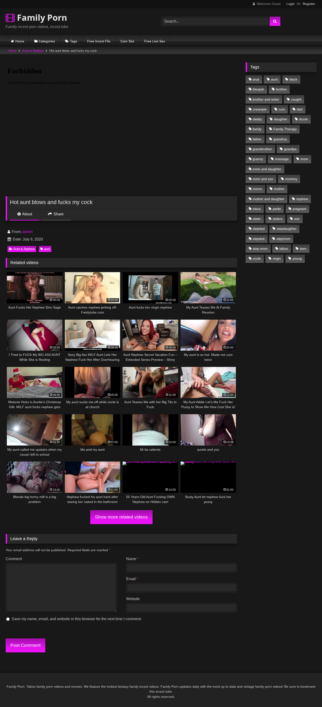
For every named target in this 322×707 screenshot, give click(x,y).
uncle (257, 258)
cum (282, 109)
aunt (47, 249)
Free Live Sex (154, 41)
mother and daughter (268, 199)
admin (27, 232)
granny (258, 159)
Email (132, 579)
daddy (257, 119)
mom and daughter (267, 169)
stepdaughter (287, 228)
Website (133, 599)
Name (132, 559)
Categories (47, 41)
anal (256, 79)
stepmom (283, 239)
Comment (14, 559)
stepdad (259, 228)
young (297, 258)
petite (277, 209)
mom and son (263, 179)
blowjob (258, 89)
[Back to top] (307, 693)
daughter (280, 119)
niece (257, 209)
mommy (291, 179)
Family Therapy (285, 129)
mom (304, 159)
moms (257, 189)
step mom (260, 248)
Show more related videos (121, 516)
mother (279, 189)
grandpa (290, 149)
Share (58, 214)
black (293, 79)
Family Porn (41, 17)
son (297, 219)
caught (296, 99)
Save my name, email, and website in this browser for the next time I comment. (77, 619)
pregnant (299, 209)
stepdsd (258, 239)
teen (303, 248)
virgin (277, 258)
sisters (277, 219)
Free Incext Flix (98, 41)
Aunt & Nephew (33, 50)
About (26, 214)
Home (19, 41)
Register (309, 4)
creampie (260, 109)
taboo (284, 248)
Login (290, 4)
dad (299, 109)
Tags (73, 41)
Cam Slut (127, 41)
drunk (303, 119)
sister (257, 219)
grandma (280, 139)
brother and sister (266, 99)
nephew (302, 199)
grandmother (262, 149)
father (257, 139)
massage (282, 159)
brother (281, 89)
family (257, 129)
